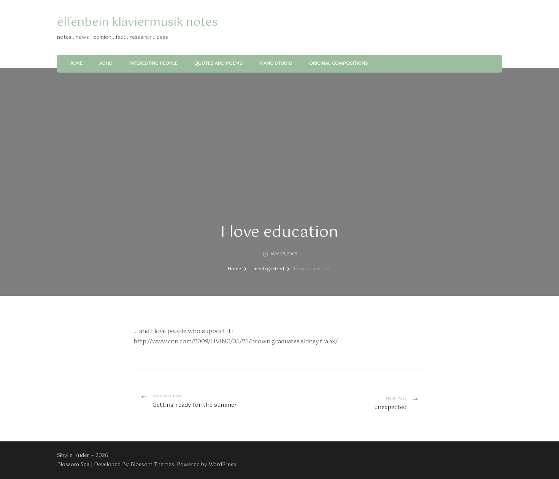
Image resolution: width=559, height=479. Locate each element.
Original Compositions (338, 63)
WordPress (222, 464)
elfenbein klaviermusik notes (137, 22)
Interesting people (153, 63)
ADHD (106, 63)
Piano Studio (275, 63)
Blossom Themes (152, 464)
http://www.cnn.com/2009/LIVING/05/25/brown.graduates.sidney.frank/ (235, 341)
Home (75, 63)
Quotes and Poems (218, 63)
